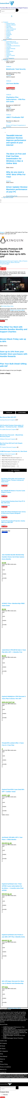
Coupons (5, 22)
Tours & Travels (10, 55)
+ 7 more (8, 108)
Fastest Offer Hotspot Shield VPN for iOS (14, 1031)
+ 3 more (8, 122)
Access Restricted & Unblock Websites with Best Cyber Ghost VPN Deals (15, 1033)
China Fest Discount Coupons (9, 464)
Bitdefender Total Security (16, 69)
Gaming (8, 47)
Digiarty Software (11, 25)
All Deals (2, 1046)
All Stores (9, 38)
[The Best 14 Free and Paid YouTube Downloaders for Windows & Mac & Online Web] (17, 150)
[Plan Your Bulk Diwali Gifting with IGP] (11, 360)
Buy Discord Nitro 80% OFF (8, 417)
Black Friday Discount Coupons (9, 461)
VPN (7, 57)
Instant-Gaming (5, 505)
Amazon (8, 181)
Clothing (8, 44)
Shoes (8, 52)
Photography (9, 51)
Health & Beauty (10, 48)
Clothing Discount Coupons (9, 466)
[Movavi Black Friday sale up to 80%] (10, 336)
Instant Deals (9, 30)
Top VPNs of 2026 (8, 197)
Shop (1, 1053)
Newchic (8, 33)
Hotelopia (4, 516)
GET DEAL (3, 268)
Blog (4, 128)
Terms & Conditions (5, 1067)
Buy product (11, 88)
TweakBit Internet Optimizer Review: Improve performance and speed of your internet (16, 140)
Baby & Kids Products (12, 43)
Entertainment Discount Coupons (9, 261)
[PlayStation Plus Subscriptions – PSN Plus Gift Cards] (17, 92)
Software (8, 54)
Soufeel (3, 525)
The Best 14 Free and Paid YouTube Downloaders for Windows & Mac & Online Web (16, 158)
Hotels (8, 50)
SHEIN (8, 36)
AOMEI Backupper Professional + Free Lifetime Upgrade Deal (13, 1027)
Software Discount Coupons (7, 439)
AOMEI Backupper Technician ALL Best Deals (13, 451)
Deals (4, 40)
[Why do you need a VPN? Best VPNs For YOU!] (16, 169)
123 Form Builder (12, 83)
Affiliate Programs (6, 455)
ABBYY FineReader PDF (15, 117)
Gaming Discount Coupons (7, 420)
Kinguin (8, 31)
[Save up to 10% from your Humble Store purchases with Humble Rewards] (14, 348)
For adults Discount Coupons (8, 429)
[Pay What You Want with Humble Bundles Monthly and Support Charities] (14, 323)
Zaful (7, 37)
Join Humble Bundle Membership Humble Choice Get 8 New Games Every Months (13, 557)
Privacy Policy (4, 1064)
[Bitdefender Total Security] (14, 64)
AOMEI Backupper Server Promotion (13, 1038)
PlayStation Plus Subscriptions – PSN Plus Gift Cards (15, 99)
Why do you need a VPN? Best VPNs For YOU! (16, 174)
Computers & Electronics (13, 45)
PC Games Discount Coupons (8, 447)
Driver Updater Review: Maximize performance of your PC (17, 189)
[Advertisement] (14, 217)
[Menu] (0, 200)
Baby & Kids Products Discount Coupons (12, 459)
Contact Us (3, 1072)
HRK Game (9, 27)
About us (2, 1059)
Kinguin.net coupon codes (17, 310)
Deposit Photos (10, 23)
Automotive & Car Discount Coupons (11, 457)
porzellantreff (4, 484)
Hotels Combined (11, 29)
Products (5, 59)
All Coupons (3, 1043)
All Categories (10, 58)
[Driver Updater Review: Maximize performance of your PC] (13, 184)
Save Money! (4, 1056)
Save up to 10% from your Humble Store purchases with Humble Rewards (13, 353)
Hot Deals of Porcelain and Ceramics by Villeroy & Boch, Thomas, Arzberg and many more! (13, 480)
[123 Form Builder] (12, 78)
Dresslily (8, 26)
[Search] (17, 10)
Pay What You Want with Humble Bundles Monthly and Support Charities (13, 329)
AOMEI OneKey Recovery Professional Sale (15, 1029)
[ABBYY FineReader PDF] (15, 112)
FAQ (1, 1061)
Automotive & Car (11, 41)
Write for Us (3, 1069)
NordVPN (9, 34)
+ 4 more (8, 75)
